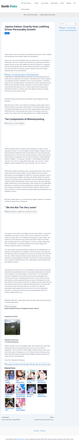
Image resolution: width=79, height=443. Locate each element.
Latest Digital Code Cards (47, 14)
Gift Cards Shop (25, 3)
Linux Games (44, 3)
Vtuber (36, 3)
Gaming (68, 3)
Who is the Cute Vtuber (30, 14)
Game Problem (25, 9)
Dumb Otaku (20, 439)
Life (74, 3)
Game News (54, 3)
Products (36, 431)
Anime (62, 3)
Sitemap (42, 431)
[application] (31, 3)
